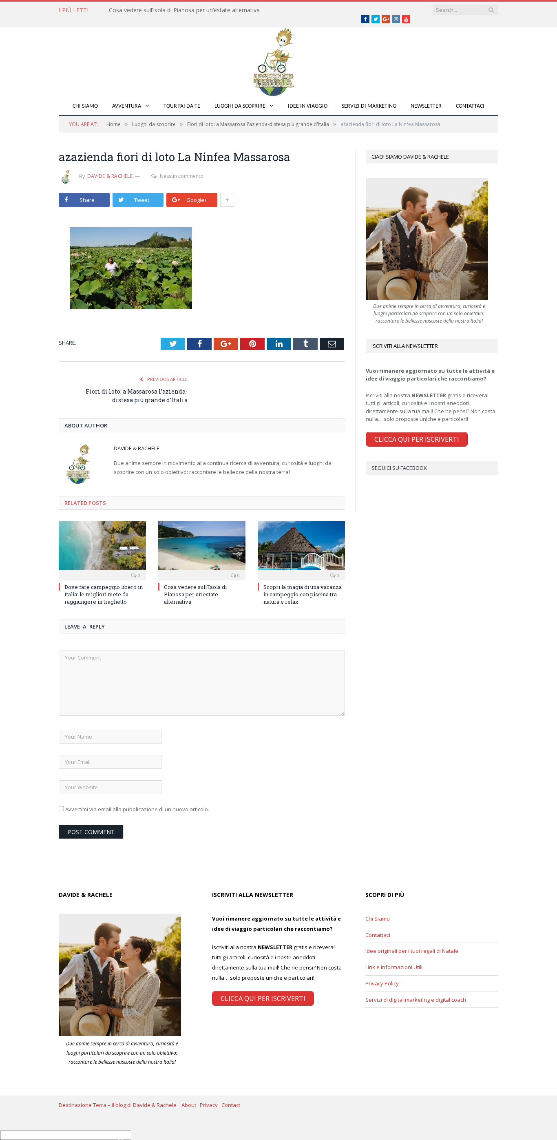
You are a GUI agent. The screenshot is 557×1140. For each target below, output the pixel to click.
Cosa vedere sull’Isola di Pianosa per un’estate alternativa (184, 10)
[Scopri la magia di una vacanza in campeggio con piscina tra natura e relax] (301, 549)
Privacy (210, 1105)
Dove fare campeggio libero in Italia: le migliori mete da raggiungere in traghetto (103, 594)
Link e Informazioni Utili (393, 967)
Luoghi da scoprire (239, 106)
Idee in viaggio (307, 106)
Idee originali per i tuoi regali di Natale (411, 950)
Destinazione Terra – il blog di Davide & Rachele (120, 1105)
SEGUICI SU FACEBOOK (399, 467)
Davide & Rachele (110, 176)
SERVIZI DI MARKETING (369, 106)
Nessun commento (181, 176)
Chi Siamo (85, 106)
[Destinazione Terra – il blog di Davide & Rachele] (278, 60)
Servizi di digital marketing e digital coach (415, 999)
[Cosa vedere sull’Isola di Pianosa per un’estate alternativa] (201, 549)
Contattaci (470, 106)
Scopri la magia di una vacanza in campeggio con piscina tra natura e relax (302, 594)
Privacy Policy (382, 983)
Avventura (126, 106)
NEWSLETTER (426, 106)
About (190, 1105)
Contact (230, 1105)
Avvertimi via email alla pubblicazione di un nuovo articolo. (137, 809)
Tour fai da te (182, 106)
